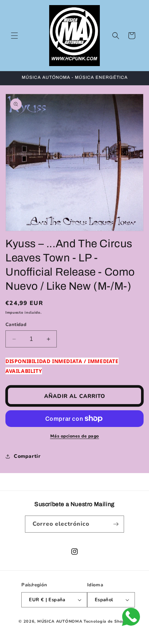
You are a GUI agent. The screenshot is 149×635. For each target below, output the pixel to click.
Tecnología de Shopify (107, 621)
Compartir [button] (27, 456)
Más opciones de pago (74, 436)
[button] (14, 36)
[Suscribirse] (116, 524)
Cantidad (15, 324)
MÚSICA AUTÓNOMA (59, 621)
